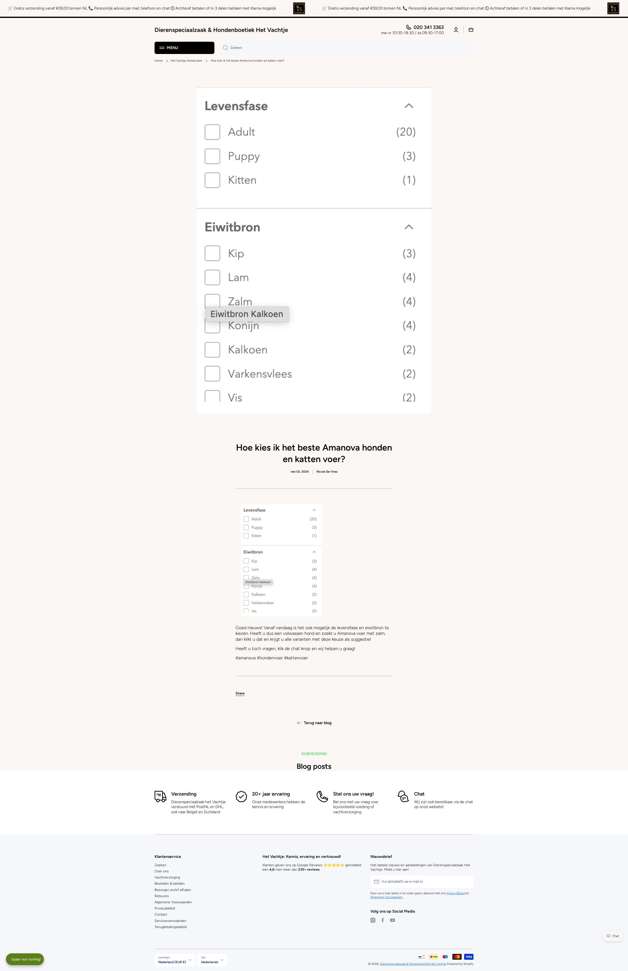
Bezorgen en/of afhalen (173, 890)
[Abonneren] (467, 882)
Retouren (162, 896)
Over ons (162, 871)
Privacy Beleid (455, 893)
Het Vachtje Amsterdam (186, 60)
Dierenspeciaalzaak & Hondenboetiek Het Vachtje (413, 964)
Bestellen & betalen (170, 883)
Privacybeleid (165, 908)
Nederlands (209, 962)
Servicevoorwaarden (170, 921)
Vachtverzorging (167, 877)
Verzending (183, 794)
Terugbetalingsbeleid (171, 927)
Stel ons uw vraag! (353, 794)
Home (159, 60)
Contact (161, 914)
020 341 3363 (429, 27)
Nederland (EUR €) (172, 962)
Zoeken (160, 865)
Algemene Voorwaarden (173, 902)
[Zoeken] (223, 48)
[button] (240, 693)
